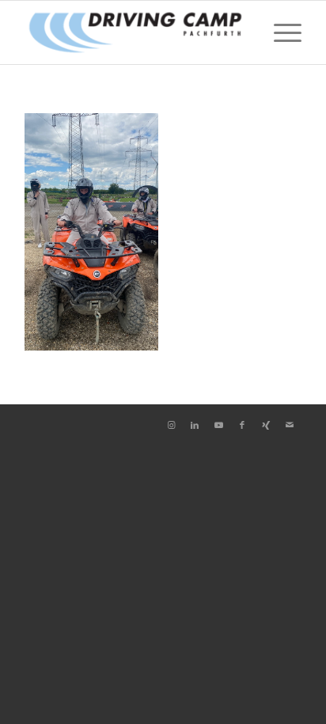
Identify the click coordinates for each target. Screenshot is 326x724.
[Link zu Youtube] (218, 425)
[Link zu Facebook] (242, 425)
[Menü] (279, 32)
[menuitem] (279, 32)
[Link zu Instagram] (171, 425)
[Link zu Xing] (266, 425)
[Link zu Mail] (289, 425)
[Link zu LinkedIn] (195, 425)
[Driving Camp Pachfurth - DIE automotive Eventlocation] (135, 32)
